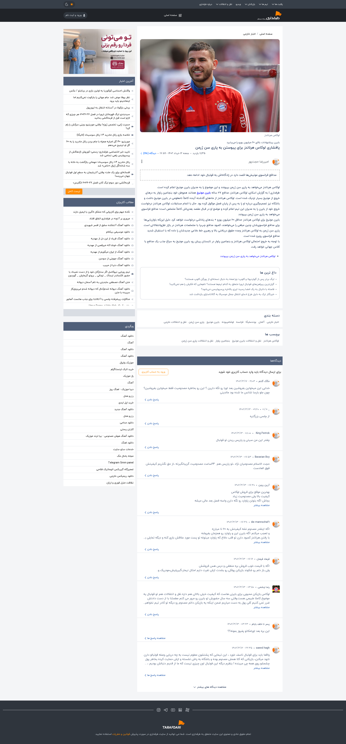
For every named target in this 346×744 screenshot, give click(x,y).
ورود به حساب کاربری (153, 372)
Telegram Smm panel (121, 463)
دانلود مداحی (127, 422)
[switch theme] (69, 4)
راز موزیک (128, 376)
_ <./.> (266, 409)
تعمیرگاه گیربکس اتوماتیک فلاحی (115, 469)
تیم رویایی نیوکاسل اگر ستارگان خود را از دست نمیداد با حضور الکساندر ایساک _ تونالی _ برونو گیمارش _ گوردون (99, 273)
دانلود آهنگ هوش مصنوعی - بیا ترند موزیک (110, 436)
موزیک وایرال (127, 362)
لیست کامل (74, 191)
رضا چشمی (264, 587)
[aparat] (187, 710)
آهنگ (130, 342)
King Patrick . (262, 433)
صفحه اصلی (170, 15)
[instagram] (158, 710)
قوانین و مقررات (121, 734)
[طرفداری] (246, 15)
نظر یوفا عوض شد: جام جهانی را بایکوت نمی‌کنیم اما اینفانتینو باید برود (101, 99)
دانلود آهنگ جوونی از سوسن (114, 258)
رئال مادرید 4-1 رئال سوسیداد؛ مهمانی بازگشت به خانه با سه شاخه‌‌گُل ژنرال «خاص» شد (99, 164)
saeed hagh (263, 648)
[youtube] (173, 710)
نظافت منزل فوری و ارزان (120, 483)
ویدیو (238, 4)
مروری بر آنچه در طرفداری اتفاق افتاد (109, 218)
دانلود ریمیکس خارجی (122, 476)
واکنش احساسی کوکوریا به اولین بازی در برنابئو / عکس (99, 91)
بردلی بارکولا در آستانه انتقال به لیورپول (108, 107)
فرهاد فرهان (263, 559)
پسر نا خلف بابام (261, 624)
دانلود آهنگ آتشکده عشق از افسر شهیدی (107, 225)
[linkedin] (180, 710)
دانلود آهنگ (127, 336)
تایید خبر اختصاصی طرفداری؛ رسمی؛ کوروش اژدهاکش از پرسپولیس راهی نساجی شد (99, 153)
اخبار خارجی (249, 34)
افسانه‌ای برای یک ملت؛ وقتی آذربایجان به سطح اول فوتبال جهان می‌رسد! (98, 174)
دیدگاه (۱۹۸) (149, 153)
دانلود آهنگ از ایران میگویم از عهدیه (110, 252)
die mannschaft (260, 522)
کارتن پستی (127, 429)
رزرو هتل (128, 396)
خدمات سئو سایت (123, 449)
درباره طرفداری (205, 4)
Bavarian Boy (262, 457)
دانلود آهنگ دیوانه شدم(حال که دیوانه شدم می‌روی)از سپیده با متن (100, 290)
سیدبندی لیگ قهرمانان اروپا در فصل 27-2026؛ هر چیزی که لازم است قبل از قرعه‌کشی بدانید (98, 116)
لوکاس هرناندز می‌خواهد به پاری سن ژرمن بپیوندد (247, 256)
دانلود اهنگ (127, 442)
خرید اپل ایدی (126, 402)
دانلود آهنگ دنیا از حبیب (116, 265)
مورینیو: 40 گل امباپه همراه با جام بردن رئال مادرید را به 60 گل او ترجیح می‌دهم (98, 143)
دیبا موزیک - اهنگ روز (121, 389)
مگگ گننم (264, 381)
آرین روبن (264, 485)
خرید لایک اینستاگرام (122, 369)
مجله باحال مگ (125, 456)
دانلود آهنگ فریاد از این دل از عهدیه (110, 238)
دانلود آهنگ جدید (124, 409)
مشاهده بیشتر (262, 505)
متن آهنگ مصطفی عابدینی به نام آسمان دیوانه (103, 282)
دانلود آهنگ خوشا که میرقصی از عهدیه (108, 245)
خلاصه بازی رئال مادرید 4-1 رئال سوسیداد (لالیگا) (103, 135)
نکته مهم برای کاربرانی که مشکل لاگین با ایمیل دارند (101, 212)
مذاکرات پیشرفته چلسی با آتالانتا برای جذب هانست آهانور (98, 299)
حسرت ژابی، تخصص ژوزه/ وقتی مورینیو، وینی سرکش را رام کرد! (98, 126)
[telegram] (166, 710)
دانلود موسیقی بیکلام (118, 232)
